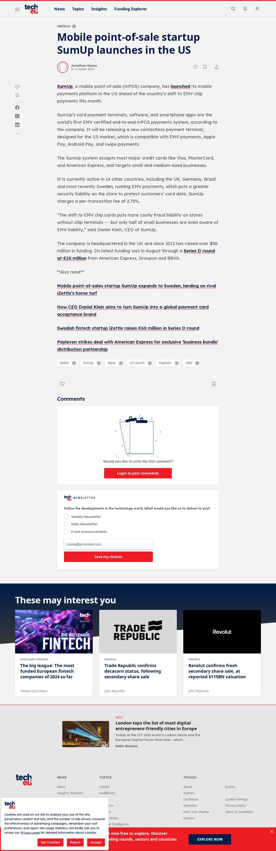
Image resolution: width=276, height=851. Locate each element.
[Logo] (33, 9)
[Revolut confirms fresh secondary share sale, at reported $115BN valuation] (222, 631)
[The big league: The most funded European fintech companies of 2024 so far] (54, 631)
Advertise (190, 806)
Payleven (165, 363)
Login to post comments (138, 473)
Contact (189, 818)
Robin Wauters (127, 746)
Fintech (63, 26)
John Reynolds (114, 691)
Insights (99, 8)
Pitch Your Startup (196, 812)
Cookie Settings (236, 799)
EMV (189, 363)
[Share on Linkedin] (17, 125)
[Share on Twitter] (17, 116)
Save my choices (108, 556)
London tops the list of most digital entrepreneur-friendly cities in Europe (156, 725)
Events (230, 787)
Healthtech (107, 793)
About (187, 787)
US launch (137, 363)
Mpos (112, 363)
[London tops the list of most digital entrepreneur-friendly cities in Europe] (85, 734)
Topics (78, 8)
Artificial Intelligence (114, 824)
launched (180, 86)
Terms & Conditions (239, 812)
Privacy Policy (235, 806)
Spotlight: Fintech (34, 659)
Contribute (190, 799)
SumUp (65, 86)
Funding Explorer (130, 8)
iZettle (64, 363)
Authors (188, 793)
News (59, 8)
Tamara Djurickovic (34, 691)
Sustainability (108, 818)
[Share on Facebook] (17, 107)
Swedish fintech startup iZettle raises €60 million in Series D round (128, 328)
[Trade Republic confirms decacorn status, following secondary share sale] (138, 631)
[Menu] (17, 10)
